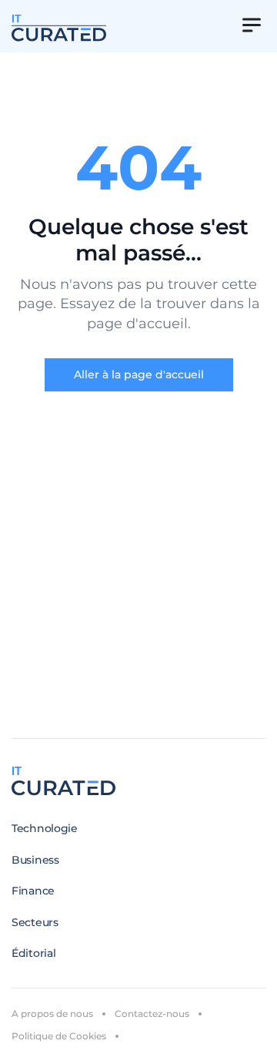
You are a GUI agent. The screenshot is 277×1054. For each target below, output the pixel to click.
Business (35, 860)
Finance (33, 891)
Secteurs (35, 922)
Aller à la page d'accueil (139, 374)
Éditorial (33, 953)
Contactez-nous (152, 1013)
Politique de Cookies (59, 1036)
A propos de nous (52, 1013)
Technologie (45, 828)
